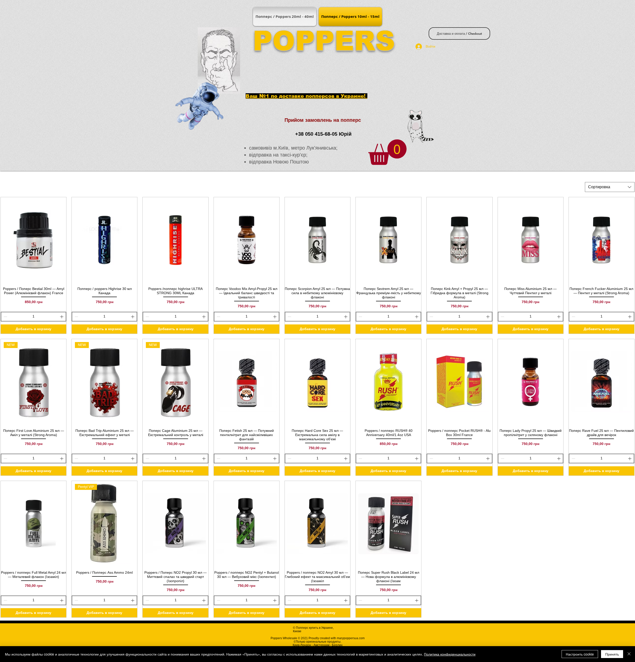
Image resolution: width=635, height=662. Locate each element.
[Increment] (62, 316)
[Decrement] (5, 316)
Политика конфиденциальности (450, 654)
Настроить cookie (580, 654)
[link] (387, 152)
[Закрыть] (629, 654)
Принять (612, 654)
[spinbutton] (33, 316)
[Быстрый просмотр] (33, 240)
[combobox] (610, 187)
